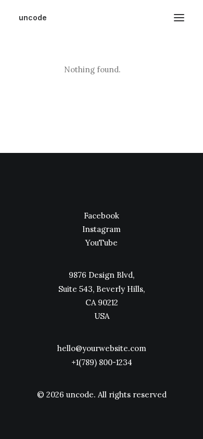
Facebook (101, 216)
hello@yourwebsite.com (101, 348)
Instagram (101, 229)
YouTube (101, 243)
